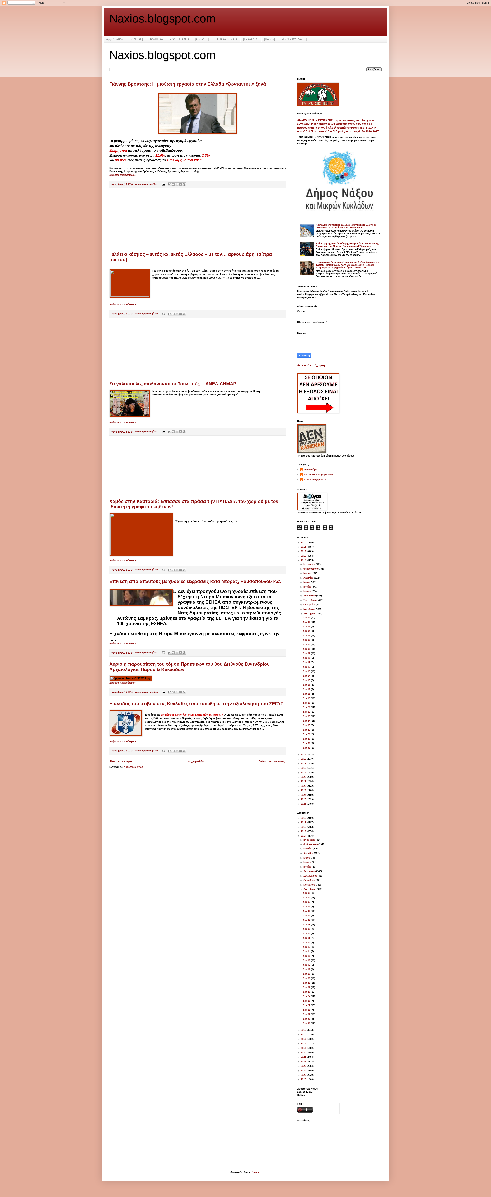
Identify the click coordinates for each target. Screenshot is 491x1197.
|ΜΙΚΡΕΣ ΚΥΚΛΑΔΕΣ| (294, 39)
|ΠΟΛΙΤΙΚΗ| (136, 39)
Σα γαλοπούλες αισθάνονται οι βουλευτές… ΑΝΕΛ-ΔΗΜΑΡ (172, 383)
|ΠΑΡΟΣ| (269, 39)
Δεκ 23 (307, 716)
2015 (304, 754)
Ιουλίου (307, 591)
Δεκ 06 (307, 640)
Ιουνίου (307, 586)
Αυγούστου (309, 595)
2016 (304, 759)
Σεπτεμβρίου (310, 600)
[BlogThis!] (173, 184)
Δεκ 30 (307, 743)
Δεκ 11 (307, 662)
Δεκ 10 (307, 658)
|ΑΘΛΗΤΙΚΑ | (156, 39)
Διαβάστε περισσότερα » (122, 175)
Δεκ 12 (307, 667)
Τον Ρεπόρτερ (311, 469)
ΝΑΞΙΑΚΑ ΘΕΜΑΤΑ (226, 39)
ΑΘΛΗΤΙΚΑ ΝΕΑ (179, 39)
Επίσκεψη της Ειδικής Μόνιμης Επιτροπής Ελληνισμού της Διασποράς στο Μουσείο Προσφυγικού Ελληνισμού (347, 245)
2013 (304, 556)
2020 (304, 777)
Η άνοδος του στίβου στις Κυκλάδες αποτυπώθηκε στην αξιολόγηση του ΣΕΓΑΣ (196, 703)
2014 (304, 560)
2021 (304, 781)
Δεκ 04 (307, 631)
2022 (304, 786)
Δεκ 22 (307, 712)
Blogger (256, 1172)
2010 (304, 542)
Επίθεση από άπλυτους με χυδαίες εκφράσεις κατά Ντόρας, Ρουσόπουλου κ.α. (195, 581)
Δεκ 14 (307, 675)
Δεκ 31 (307, 747)
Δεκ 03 (307, 626)
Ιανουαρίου (309, 564)
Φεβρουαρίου (310, 568)
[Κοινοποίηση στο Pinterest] (184, 184)
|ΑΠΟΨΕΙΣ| (202, 39)
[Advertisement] (197, 220)
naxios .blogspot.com (315, 479)
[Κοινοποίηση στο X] (177, 184)
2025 (304, 799)
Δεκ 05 (307, 635)
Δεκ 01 (307, 617)
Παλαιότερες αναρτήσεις (272, 761)
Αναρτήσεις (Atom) (134, 767)
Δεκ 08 (307, 649)
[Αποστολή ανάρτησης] (163, 184)
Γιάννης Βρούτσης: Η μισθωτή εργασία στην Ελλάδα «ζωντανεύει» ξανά (187, 84)
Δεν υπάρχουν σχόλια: (147, 184)
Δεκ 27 (307, 729)
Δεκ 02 (307, 622)
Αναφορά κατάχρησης (311, 365)
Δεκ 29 (307, 738)
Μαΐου (307, 582)
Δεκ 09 (307, 653)
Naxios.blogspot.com (162, 18)
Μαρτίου (308, 573)
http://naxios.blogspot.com (318, 474)
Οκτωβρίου (309, 604)
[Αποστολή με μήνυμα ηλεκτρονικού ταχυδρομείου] (169, 184)
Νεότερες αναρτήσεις (121, 761)
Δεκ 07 (307, 644)
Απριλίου (308, 577)
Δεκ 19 (307, 698)
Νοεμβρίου (309, 609)
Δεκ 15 (307, 680)
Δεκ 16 (307, 685)
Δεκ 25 (307, 725)
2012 (304, 551)
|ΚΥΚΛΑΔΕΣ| (251, 39)
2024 (304, 795)
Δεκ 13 (307, 671)
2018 (304, 768)
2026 (304, 803)
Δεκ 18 (307, 694)
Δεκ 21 (307, 707)
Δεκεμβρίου (310, 613)
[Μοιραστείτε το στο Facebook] (180, 184)
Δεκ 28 (307, 734)
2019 (304, 772)
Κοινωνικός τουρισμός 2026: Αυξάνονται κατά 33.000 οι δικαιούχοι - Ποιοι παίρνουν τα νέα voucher (346, 226)
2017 (304, 763)
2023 (304, 790)
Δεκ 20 (307, 703)
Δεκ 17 (307, 689)
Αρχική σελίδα (114, 39)
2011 (304, 547)
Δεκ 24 (307, 720)
